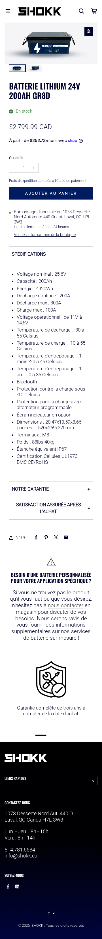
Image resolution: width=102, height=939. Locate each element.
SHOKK (37, 925)
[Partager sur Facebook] (36, 537)
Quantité (16, 158)
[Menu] (8, 11)
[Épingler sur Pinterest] (46, 537)
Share (21, 537)
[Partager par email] (65, 537)
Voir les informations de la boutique (45, 234)
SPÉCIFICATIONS (29, 254)
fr (49, 913)
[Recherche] (81, 11)
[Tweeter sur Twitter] (56, 537)
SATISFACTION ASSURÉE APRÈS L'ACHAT (48, 508)
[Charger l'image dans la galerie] (17, 68)
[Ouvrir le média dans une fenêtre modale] (88, 31)
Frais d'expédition (23, 180)
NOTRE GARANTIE (30, 489)
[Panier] (94, 11)
